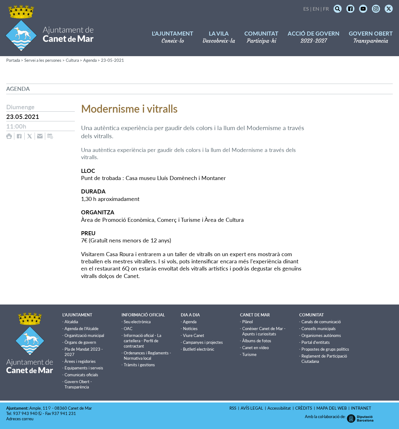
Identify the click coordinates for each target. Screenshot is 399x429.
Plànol (247, 321)
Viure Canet (193, 335)
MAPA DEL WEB (331, 408)
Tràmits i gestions (139, 364)
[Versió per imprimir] (9, 136)
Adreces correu (20, 418)
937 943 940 (25, 413)
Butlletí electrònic (198, 349)
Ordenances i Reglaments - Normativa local (147, 355)
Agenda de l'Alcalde (82, 328)
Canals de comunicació (321, 321)
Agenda (90, 60)
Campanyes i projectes (203, 342)
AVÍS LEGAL (252, 408)
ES (306, 9)
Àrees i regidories (80, 361)
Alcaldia (71, 321)
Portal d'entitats (315, 342)
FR (326, 9)
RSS (232, 408)
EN (316, 9)
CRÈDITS (303, 408)
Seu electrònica (137, 321)
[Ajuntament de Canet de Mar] (49, 47)
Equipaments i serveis (84, 367)
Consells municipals (318, 328)
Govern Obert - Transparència (78, 384)
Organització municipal (84, 335)
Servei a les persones (42, 60)
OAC (128, 328)
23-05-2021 (112, 60)
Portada (13, 60)
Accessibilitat (279, 408)
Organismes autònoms (321, 335)
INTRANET (361, 408)
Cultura (72, 60)
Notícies (190, 328)
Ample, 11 (38, 408)
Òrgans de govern (80, 342)
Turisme (249, 354)
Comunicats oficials (81, 374)
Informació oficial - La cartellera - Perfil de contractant (142, 341)
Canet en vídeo (255, 347)
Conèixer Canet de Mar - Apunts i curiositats (264, 331)
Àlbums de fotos (256, 340)
